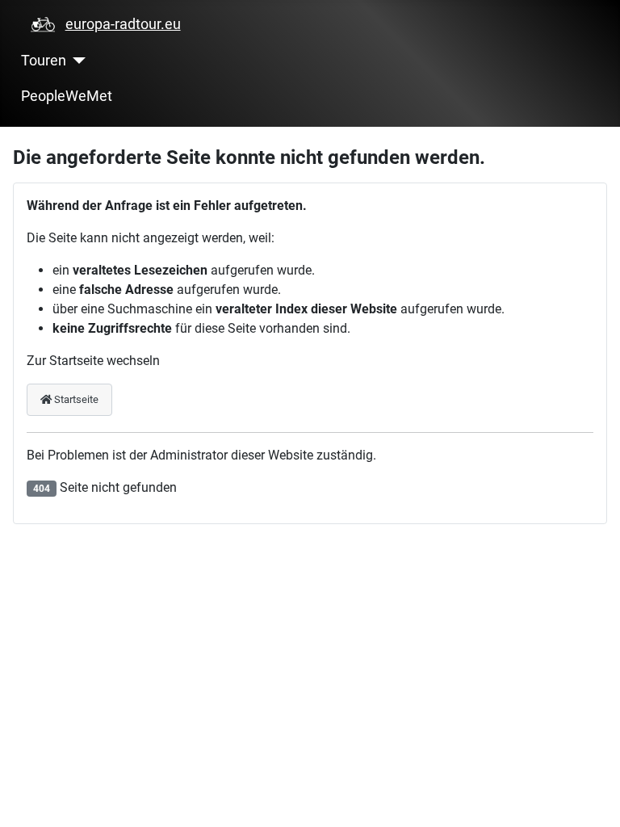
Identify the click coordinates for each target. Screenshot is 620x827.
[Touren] (76, 60)
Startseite (75, 399)
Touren (43, 60)
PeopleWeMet (66, 96)
